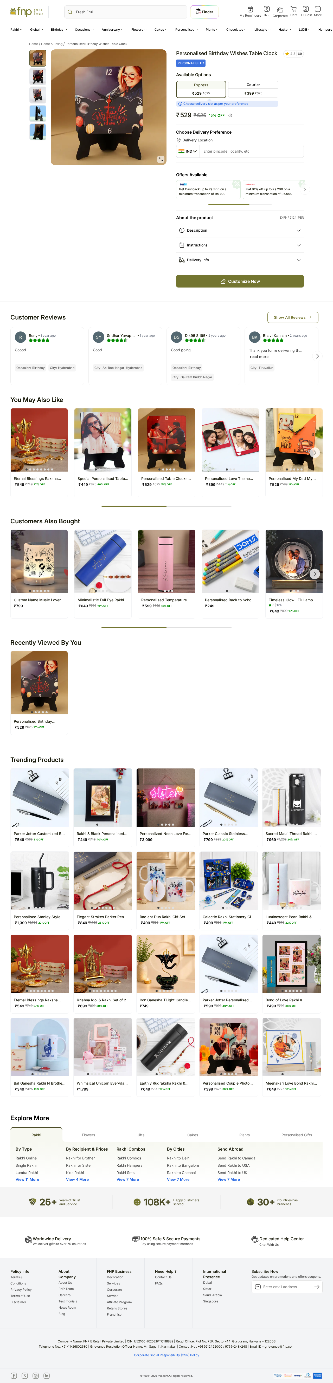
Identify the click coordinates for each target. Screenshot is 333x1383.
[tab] (36, 1134)
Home (34, 44)
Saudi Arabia (212, 1295)
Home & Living (53, 44)
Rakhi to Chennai (181, 1172)
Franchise (114, 1314)
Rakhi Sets (126, 1172)
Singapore (210, 1301)
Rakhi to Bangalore (183, 1165)
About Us (65, 1282)
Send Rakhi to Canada (236, 1158)
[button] (16, 29)
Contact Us (163, 1277)
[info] (230, 115)
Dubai (207, 1282)
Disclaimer (18, 1302)
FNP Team (66, 1289)
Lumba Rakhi (27, 1172)
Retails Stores (117, 1308)
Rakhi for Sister (79, 1165)
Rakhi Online (26, 1158)
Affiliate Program (119, 1302)
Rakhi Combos (129, 1158)
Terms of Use (20, 1296)
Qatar (207, 1289)
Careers (65, 1295)
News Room (67, 1307)
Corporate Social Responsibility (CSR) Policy (166, 1355)
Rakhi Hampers (129, 1165)
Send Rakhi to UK (232, 1172)
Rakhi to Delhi (178, 1158)
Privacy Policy (21, 1289)
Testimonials (68, 1301)
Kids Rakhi (75, 1172)
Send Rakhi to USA (233, 1165)
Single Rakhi (26, 1165)
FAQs (159, 1283)
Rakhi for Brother (80, 1158)
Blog (62, 1314)
